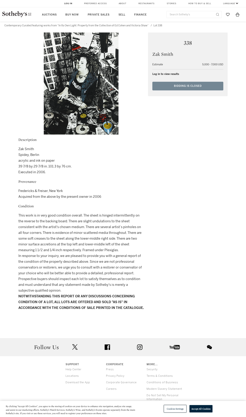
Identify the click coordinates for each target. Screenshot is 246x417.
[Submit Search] (217, 14)
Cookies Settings (175, 408)
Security (152, 369)
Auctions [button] (49, 14)
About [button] (122, 3)
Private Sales (98, 14)
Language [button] (229, 3)
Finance (140, 14)
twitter (75, 347)
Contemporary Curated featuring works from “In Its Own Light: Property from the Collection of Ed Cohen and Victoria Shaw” (76, 25)
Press (110, 369)
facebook (107, 347)
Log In (68, 3)
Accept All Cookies (201, 408)
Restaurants (146, 3)
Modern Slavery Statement (164, 388)
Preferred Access (95, 3)
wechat (209, 347)
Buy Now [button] (72, 14)
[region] (123, 409)
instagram (139, 347)
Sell (121, 14)
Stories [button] (171, 3)
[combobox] (194, 14)
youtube (174, 347)
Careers (111, 388)
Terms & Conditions (160, 375)
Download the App (78, 382)
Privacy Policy (115, 375)
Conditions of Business (162, 382)
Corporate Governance (121, 382)
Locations (72, 375)
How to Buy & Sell (199, 3)
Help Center (73, 369)
